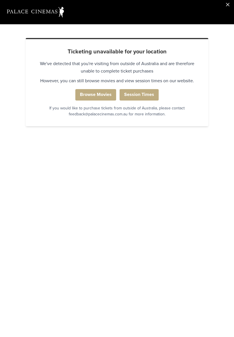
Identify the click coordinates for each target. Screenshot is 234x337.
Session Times (139, 94)
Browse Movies (96, 94)
